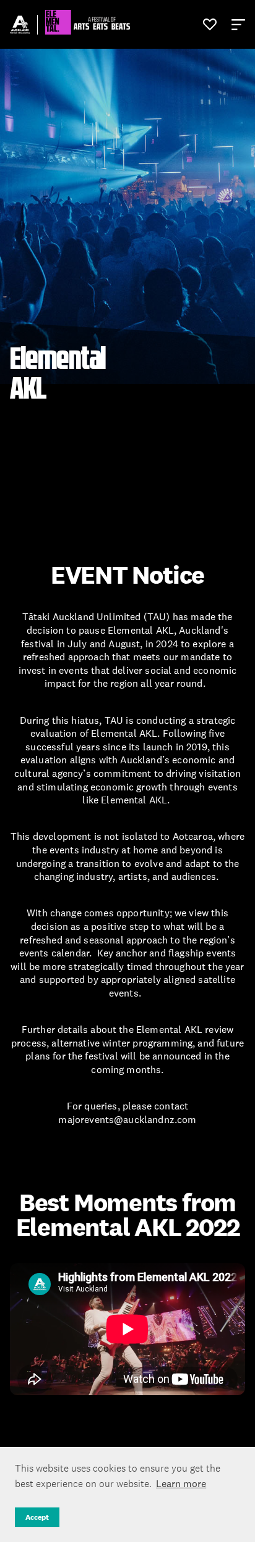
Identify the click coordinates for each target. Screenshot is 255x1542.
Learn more (181, 1483)
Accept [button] (37, 1517)
